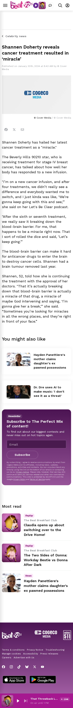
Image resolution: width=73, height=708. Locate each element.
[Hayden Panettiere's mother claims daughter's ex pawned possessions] (19, 359)
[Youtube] (42, 666)
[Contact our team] (50, 5)
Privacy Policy (19, 479)
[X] (34, 666)
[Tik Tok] (19, 666)
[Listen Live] (36, 5)
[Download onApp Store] (14, 680)
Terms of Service (37, 479)
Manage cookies (11, 653)
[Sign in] (67, 5)
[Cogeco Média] (46, 636)
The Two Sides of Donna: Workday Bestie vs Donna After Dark (46, 560)
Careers (6, 657)
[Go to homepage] (22, 7)
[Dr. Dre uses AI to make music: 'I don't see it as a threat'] (19, 392)
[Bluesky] (26, 666)
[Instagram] (11, 666)
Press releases (49, 653)
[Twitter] (14, 130)
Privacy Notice (22, 472)
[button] (18, 701)
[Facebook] (6, 130)
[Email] (22, 130)
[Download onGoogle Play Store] (43, 680)
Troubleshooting (55, 649)
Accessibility (30, 653)
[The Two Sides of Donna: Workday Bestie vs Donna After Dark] (11, 553)
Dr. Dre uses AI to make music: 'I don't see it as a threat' (49, 391)
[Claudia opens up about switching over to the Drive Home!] (11, 522)
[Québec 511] (67, 639)
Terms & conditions (13, 649)
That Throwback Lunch (44, 698)
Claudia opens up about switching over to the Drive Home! (44, 530)
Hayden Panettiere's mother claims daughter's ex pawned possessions (46, 586)
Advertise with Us (24, 657)
